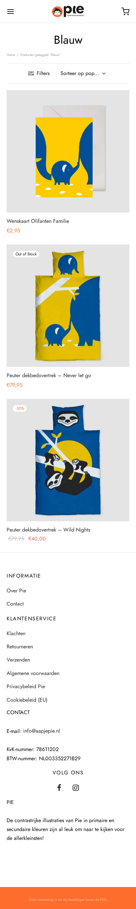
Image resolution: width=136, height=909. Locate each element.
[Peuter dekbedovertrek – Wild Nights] (68, 460)
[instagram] (76, 788)
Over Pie (16, 590)
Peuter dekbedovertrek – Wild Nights (48, 529)
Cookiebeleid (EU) (27, 700)
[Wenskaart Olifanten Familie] (68, 151)
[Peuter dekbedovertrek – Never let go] (68, 306)
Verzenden (18, 659)
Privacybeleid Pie (26, 686)
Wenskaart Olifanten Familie (38, 221)
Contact (15, 604)
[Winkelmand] (125, 11)
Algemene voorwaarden (33, 673)
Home (11, 54)
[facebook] (59, 788)
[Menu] (11, 11)
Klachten (16, 633)
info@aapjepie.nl (41, 731)
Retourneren (20, 646)
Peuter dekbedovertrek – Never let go (49, 375)
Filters (43, 73)
